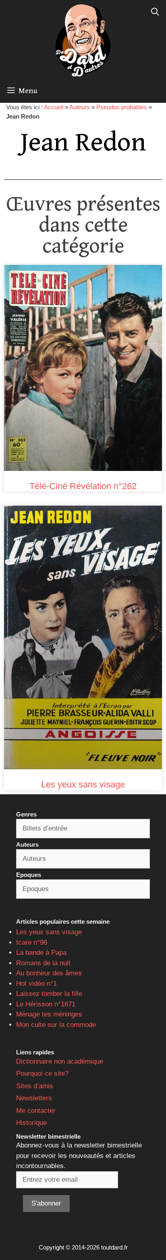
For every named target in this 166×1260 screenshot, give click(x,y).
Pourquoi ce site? (42, 1073)
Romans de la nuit (43, 963)
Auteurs (79, 107)
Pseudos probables (121, 107)
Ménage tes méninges (49, 1014)
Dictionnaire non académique (59, 1061)
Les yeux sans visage (83, 784)
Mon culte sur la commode (56, 1025)
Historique (31, 1123)
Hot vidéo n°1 (36, 983)
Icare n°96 (31, 942)
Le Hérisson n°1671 (45, 1004)
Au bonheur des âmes (49, 973)
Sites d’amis (34, 1086)
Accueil (53, 107)
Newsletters (34, 1098)
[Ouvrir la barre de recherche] (155, 12)
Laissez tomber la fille (49, 994)
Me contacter (36, 1110)
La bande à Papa (41, 952)
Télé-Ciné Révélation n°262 (83, 486)
